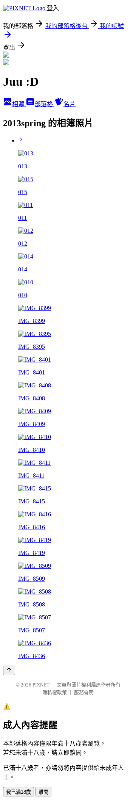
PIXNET (40, 685)
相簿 (19, 104)
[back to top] (9, 670)
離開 (43, 792)
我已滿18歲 (18, 792)
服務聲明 (84, 692)
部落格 (44, 104)
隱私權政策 (54, 692)
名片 (69, 104)
